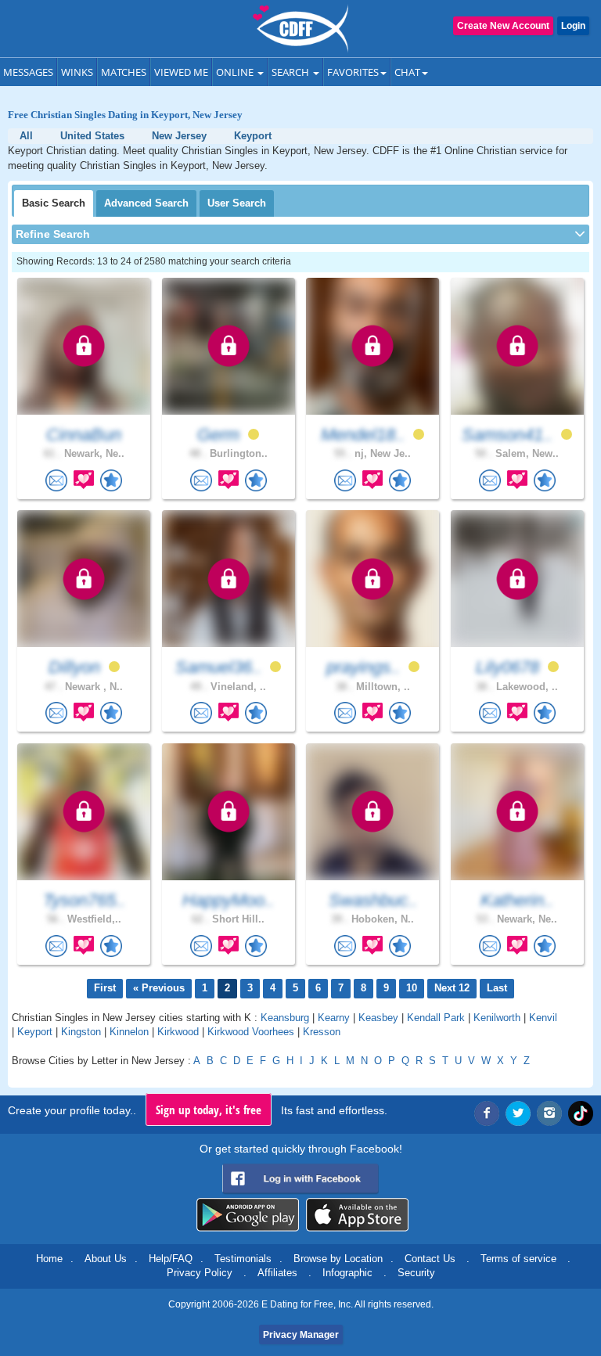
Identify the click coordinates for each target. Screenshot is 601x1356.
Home (49, 1258)
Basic (53, 203)
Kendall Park (436, 1017)
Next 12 (452, 988)
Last (497, 988)
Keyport (34, 1032)
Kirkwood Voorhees (250, 1032)
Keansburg (285, 1017)
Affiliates (277, 1273)
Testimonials (243, 1258)
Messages (28, 72)
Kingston (81, 1032)
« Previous (159, 988)
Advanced (146, 203)
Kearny (334, 1017)
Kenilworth (496, 1017)
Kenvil (543, 1017)
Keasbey (378, 1017)
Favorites (353, 72)
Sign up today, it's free (208, 1109)
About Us (106, 1258)
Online (236, 72)
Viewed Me (181, 72)
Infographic (347, 1273)
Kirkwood (178, 1032)
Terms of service (518, 1258)
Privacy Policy (199, 1273)
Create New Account (503, 25)
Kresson (321, 1032)
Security (416, 1273)
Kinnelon (129, 1032)
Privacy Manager (301, 1334)
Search (291, 72)
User (236, 203)
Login (573, 25)
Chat (407, 72)
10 (411, 988)
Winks (77, 72)
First (105, 988)
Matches (123, 72)
